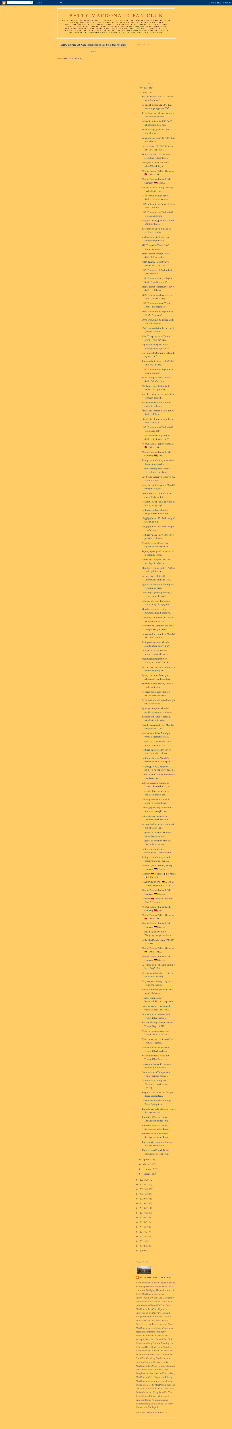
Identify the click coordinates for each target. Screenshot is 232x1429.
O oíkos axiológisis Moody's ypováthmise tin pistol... (156, 470)
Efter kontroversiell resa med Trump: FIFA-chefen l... (156, 1016)
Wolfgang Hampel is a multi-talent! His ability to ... (156, 164)
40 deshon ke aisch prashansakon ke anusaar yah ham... (158, 114)
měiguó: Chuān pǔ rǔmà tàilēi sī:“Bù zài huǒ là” (156, 230)
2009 (142, 1250)
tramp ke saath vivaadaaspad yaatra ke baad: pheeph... (156, 1007)
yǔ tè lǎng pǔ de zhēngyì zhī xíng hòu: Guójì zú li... (158, 966)
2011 (142, 1241)
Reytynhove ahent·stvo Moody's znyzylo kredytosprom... (158, 627)
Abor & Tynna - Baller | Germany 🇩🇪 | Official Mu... (158, 172)
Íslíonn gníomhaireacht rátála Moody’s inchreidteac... (156, 801)
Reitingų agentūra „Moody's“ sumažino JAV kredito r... (156, 751)
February (147, 1169)
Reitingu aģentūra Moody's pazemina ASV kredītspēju (156, 759)
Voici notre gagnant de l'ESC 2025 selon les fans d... (159, 131)
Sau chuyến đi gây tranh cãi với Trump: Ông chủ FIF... (157, 1024)
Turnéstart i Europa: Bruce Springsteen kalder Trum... (156, 1118)
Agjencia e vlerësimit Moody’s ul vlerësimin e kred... (158, 586)
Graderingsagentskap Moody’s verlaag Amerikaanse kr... (157, 594)
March (146, 1164)
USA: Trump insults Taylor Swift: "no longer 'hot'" (158, 428)
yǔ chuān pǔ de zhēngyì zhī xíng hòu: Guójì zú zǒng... (158, 974)
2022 (142, 1189)
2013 (142, 1231)
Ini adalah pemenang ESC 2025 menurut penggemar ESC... (157, 106)
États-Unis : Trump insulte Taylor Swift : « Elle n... (158, 412)
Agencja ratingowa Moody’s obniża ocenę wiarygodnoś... (157, 710)
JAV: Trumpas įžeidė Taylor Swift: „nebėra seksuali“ (158, 329)
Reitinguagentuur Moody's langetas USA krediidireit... (156, 511)
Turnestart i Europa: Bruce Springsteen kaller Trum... (155, 1127)
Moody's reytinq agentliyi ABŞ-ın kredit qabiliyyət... (158, 569)
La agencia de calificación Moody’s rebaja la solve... (155, 652)
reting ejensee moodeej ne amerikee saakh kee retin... (156, 817)
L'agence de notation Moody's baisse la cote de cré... (156, 834)
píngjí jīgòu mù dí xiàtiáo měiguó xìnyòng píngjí (158, 519)
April (145, 1159)
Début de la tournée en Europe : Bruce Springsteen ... (157, 1102)
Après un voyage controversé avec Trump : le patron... (158, 1040)
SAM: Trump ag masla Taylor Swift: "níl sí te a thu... (156, 379)
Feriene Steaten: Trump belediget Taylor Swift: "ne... (158, 189)
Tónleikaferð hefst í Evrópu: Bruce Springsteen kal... (159, 1110)
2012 (142, 1236)
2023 (142, 1184)
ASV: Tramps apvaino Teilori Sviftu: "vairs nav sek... (156, 338)
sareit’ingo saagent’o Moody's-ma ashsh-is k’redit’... (158, 478)
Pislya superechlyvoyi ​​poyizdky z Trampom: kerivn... (158, 983)
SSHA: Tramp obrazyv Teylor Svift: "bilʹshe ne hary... (156, 255)
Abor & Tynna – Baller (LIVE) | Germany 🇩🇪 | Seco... (157, 180)
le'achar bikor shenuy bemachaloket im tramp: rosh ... (158, 999)
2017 (142, 1212)
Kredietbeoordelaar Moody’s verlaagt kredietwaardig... (156, 734)
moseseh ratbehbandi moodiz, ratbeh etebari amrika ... (156, 718)
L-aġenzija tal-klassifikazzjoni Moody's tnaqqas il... (156, 743)
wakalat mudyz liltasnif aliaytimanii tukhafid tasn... (156, 577)
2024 (142, 1179)
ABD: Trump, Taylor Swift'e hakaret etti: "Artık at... (155, 263)
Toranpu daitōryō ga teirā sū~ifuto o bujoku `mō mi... (158, 362)
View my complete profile (151, 1412)
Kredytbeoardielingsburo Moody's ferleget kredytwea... (158, 486)
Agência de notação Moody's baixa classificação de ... (156, 693)
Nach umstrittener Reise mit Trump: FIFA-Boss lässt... (155, 1057)
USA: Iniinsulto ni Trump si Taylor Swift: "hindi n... (159, 205)
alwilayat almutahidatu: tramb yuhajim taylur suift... (156, 238)
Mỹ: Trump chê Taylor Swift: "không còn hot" (156, 247)
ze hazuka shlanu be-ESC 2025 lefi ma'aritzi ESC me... (157, 123)
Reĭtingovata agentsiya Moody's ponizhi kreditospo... (158, 536)
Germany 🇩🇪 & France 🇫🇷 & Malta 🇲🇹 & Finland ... (159, 875)
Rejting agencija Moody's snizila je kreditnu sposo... (158, 553)
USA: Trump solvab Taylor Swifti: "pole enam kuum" (158, 213)
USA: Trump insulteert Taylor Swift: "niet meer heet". (156, 305)
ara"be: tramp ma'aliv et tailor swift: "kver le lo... (156, 404)
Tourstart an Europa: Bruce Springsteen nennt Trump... (156, 1135)
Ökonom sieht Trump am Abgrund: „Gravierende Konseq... (154, 1084)
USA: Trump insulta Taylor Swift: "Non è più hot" (158, 371)
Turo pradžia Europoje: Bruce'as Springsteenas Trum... (157, 1143)
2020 (142, 1198)
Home (93, 51)
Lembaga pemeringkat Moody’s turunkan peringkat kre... (157, 809)
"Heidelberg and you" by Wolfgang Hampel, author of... (158, 933)
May (145, 92)
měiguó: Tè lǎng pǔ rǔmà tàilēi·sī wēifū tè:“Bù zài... (158, 222)
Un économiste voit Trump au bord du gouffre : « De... (156, 1065)
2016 (142, 1217)
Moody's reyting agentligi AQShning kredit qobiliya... (156, 610)
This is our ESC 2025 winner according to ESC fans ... (156, 156)
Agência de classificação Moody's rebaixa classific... (158, 701)
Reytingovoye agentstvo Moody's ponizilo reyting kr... (158, 668)
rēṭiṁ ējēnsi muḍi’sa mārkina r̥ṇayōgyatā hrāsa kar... (156, 561)
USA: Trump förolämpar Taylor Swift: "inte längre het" (157, 280)
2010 (142, 1245)
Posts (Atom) (76, 58)
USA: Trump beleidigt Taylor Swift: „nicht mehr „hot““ (156, 437)
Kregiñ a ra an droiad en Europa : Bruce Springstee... (158, 1094)
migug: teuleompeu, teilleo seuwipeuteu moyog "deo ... (156, 346)
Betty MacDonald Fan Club (116, 15)
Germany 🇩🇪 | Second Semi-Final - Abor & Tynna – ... (158, 900)
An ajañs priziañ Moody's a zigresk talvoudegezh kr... (155, 544)
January (147, 1173)
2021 (142, 1193)
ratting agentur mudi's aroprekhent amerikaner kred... (158, 776)
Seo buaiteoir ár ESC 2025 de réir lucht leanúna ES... (158, 98)
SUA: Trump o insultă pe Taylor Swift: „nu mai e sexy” (157, 296)
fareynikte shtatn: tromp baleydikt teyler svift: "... (158, 354)
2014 (142, 1227)
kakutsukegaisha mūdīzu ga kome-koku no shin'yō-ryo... (157, 784)
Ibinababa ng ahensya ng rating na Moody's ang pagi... (158, 503)
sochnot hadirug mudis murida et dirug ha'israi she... (158, 825)
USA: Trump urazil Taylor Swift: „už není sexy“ (157, 271)
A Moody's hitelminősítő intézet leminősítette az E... (157, 619)
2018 (142, 1208)
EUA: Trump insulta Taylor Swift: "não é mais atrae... (158, 321)
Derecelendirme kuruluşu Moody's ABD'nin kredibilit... (158, 635)
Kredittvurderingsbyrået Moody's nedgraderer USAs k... (158, 726)
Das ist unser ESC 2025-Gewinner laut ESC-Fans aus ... (158, 147)
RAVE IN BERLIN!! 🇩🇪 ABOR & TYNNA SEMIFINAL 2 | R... (158, 883)
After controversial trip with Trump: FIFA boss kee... (155, 1049)
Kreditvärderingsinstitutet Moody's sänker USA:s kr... (156, 660)
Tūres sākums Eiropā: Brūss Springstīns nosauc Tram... (156, 1151)
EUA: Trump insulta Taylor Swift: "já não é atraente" (158, 313)
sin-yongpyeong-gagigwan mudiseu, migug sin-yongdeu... (158, 768)
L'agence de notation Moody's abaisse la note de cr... (156, 842)
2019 (142, 1203)
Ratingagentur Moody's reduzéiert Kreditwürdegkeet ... (158, 462)
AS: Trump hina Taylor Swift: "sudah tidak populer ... (156, 387)
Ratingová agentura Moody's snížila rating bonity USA (156, 643)
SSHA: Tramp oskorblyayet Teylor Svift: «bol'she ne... (158, 288)
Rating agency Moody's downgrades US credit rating (157, 850)
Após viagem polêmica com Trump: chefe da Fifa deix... (156, 1032)
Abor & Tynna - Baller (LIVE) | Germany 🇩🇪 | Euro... (157, 867)
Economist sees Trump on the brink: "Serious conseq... (156, 1073)
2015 (142, 1222)
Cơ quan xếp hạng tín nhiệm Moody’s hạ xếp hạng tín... (156, 602)
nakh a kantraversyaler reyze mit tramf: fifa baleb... (157, 991)
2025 (142, 88)
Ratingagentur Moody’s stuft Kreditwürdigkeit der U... (156, 858)
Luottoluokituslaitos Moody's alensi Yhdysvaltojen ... (156, 495)
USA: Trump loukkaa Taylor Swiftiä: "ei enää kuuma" (155, 197)
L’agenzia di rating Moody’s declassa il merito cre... (155, 792)
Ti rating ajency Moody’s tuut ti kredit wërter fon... (157, 685)
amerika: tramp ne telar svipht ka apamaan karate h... (158, 395)
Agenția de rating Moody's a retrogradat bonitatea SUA (156, 677)
